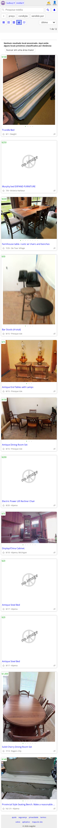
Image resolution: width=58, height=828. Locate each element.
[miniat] (8, 22)
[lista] (3, 22)
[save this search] (54, 9)
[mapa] (24, 22)
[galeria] (19, 22)
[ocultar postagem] (54, 134)
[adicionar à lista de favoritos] (3, 134)
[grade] (13, 22)
